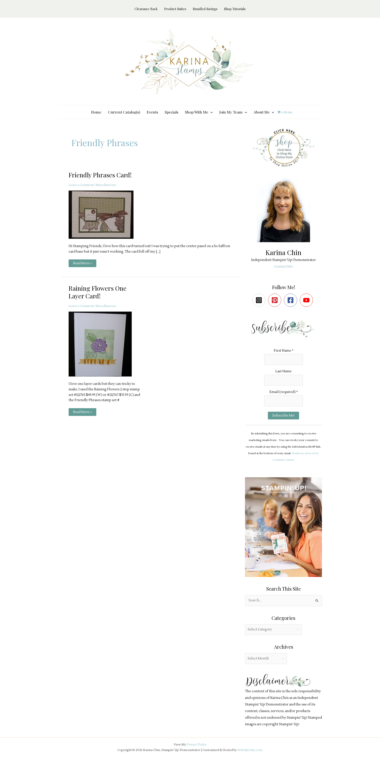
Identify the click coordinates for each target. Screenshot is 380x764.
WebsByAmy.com (250, 750)
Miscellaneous (106, 185)
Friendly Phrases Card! (100, 175)
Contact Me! (283, 266)
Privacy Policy (196, 744)
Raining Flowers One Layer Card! (97, 292)
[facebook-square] (291, 300)
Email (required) (283, 392)
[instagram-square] (259, 300)
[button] (210, 112)
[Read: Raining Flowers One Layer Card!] (103, 344)
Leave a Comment (81, 185)
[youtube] (307, 300)
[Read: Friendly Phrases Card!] (104, 214)
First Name (283, 351)
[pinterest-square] (275, 300)
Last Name (283, 371)
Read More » (82, 264)
